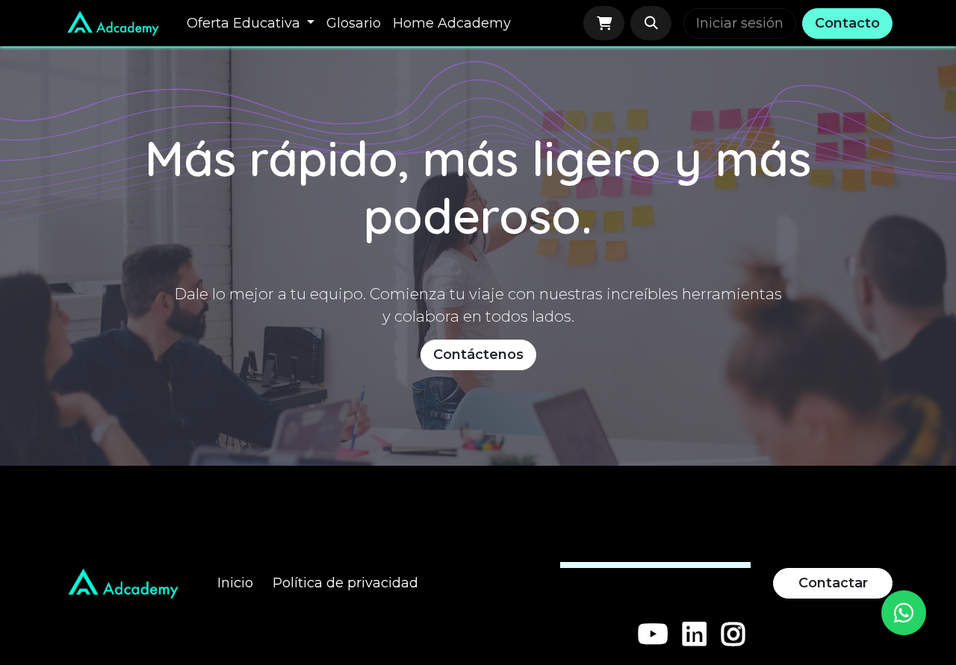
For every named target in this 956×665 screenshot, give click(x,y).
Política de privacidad (345, 583)
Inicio (235, 583)
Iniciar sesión (739, 23)
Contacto (847, 23)
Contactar (833, 583)
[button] (650, 23)
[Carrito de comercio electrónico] (603, 23)
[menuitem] (251, 23)
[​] (653, 634)
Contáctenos (478, 354)
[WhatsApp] (903, 612)
